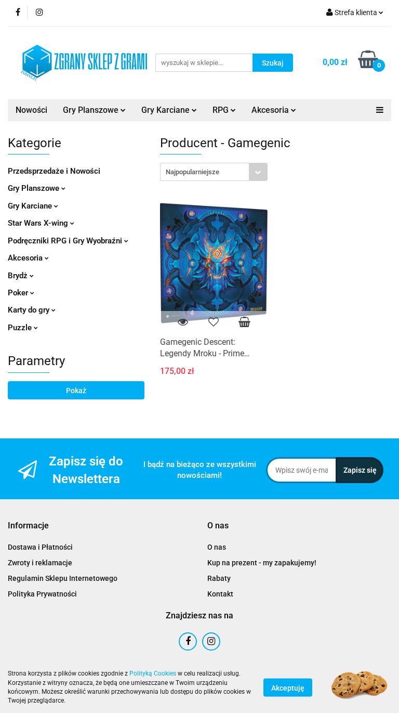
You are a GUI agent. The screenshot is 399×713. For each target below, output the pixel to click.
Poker (19, 292)
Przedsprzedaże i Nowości (54, 171)
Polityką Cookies (152, 673)
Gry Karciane (166, 110)
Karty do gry (29, 310)
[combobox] (214, 172)
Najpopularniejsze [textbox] (192, 172)
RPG (221, 110)
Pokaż (76, 390)
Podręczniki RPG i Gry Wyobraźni (66, 240)
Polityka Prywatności (42, 594)
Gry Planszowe (92, 110)
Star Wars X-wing (39, 223)
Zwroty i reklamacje (40, 563)
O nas (216, 547)
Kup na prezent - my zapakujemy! (261, 563)
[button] (28, 526)
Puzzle (21, 327)
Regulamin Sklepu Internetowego (62, 578)
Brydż (19, 275)
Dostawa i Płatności (40, 547)
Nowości (31, 110)
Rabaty (219, 578)
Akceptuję (287, 687)
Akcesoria (271, 110)
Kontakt (220, 594)
